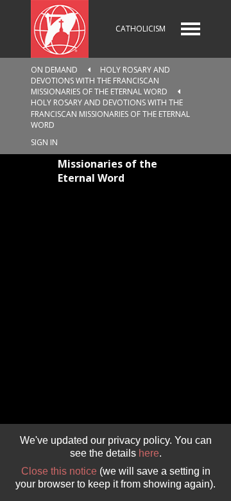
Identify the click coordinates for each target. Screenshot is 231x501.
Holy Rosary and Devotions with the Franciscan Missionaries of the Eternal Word (100, 80)
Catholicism (141, 28)
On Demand (54, 69)
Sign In (44, 142)
